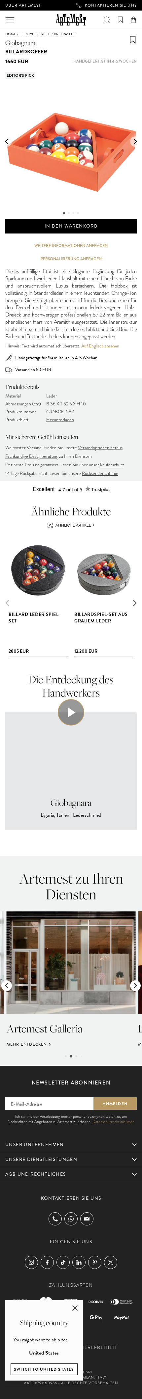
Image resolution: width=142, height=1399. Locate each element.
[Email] (87, 1218)
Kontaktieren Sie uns (111, 5)
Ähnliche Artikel (73, 525)
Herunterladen (60, 420)
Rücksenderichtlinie (100, 473)
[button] (6, 141)
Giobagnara (20, 42)
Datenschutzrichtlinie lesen (113, 1121)
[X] (110, 1262)
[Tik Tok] (63, 1262)
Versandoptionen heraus (100, 448)
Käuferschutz (112, 465)
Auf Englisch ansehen (100, 346)
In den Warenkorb (71, 226)
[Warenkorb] (133, 19)
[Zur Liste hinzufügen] (133, 40)
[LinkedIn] (79, 1262)
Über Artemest (23, 5)
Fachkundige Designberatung (31, 456)
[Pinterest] (95, 1262)
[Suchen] (107, 19)
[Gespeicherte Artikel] (120, 19)
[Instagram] (31, 1262)
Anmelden (115, 1104)
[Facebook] (47, 1262)
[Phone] (55, 1219)
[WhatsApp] (71, 1219)
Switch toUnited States (44, 1369)
